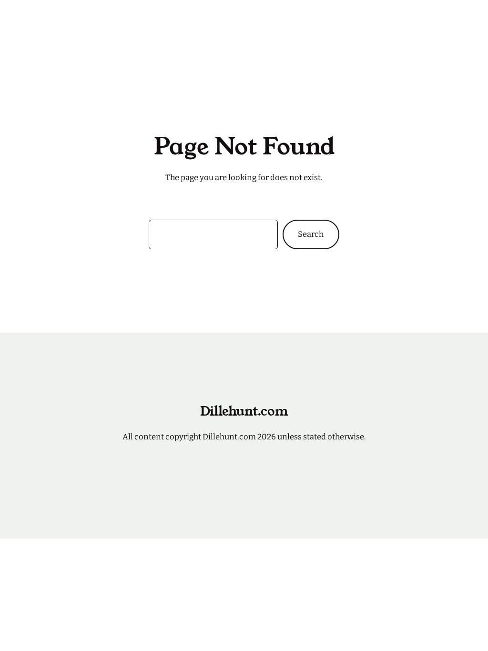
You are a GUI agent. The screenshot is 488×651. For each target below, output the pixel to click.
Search (311, 234)
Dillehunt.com (69, 19)
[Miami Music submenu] (308, 19)
